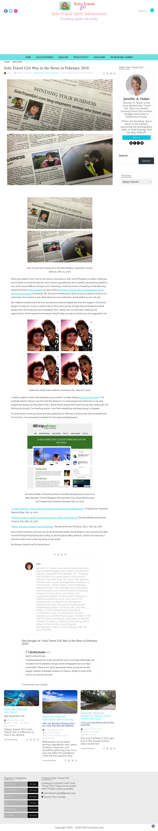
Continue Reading (11, 739)
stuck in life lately (89, 397)
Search (123, 155)
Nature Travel (103, 715)
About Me (63, 57)
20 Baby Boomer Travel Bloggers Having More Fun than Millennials (48, 508)
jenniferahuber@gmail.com (60, 793)
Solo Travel (10, 712)
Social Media (51, 73)
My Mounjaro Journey (122, 57)
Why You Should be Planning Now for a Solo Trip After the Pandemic (58, 724)
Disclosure (99, 57)
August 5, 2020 (52, 732)
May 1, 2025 (12, 723)
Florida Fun (87, 715)
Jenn (9, 73)
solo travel (48, 738)
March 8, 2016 (24, 73)
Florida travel (89, 734)
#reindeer (9, 726)
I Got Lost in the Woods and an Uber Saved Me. (97, 723)
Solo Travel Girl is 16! (14, 716)
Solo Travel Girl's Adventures (79, 13)
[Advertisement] (79, 38)
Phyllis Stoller (37, 652)
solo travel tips (65, 719)
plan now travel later (55, 735)
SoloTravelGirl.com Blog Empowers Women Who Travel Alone (44, 517)
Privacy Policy (81, 57)
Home (28, 57)
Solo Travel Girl (16, 720)
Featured (22, 709)
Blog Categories (44, 57)
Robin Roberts (35, 289)
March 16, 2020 (91, 732)
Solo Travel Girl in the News (76, 73)
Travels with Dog (91, 718)
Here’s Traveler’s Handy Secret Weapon (32, 526)
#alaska (24, 723)
